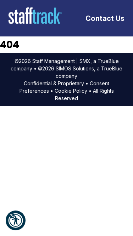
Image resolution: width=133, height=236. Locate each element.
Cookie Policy (71, 91)
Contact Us (104, 18)
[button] (16, 220)
